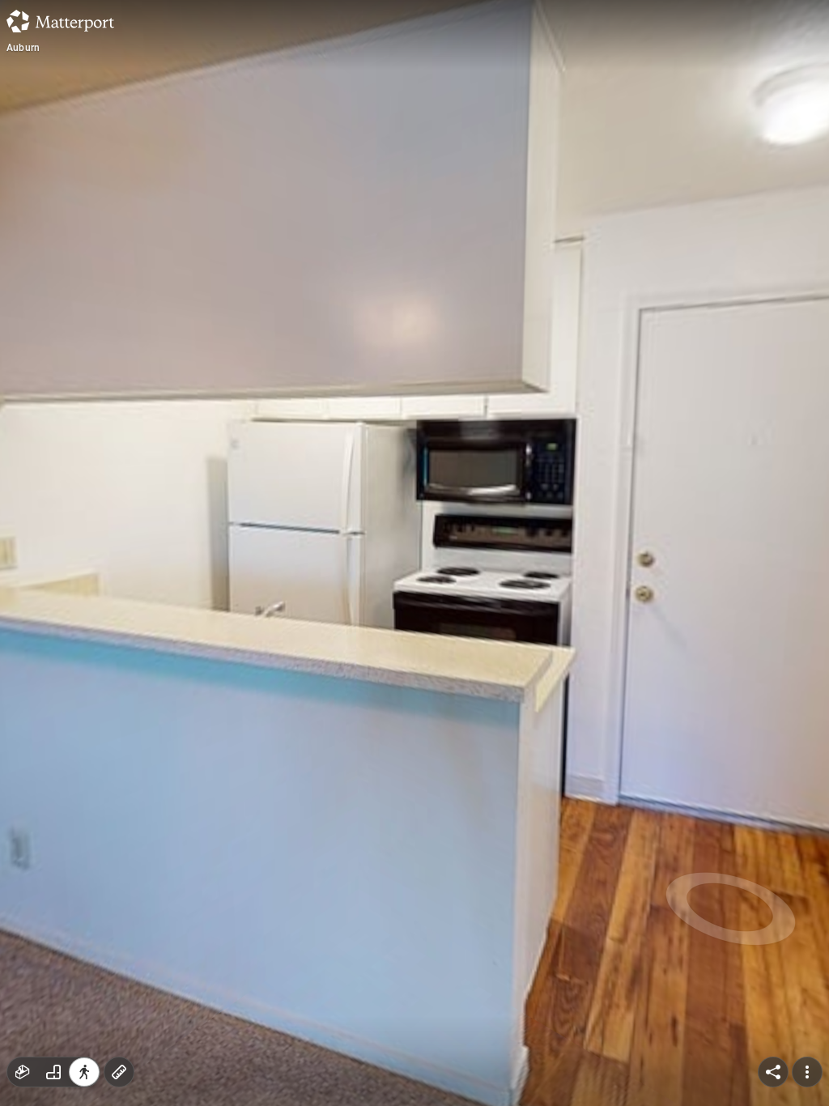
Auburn (23, 47)
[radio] (22, 1072)
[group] (53, 1072)
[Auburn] (414, 553)
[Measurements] (119, 1072)
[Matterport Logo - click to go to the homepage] (60, 21)
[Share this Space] (773, 1072)
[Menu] (807, 1072)
